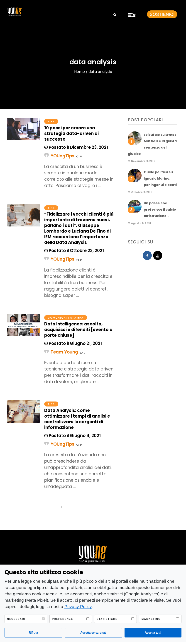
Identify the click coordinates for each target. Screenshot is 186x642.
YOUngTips (62, 156)
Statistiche (107, 619)
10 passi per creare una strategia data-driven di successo (71, 133)
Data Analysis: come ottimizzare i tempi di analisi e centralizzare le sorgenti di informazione (77, 418)
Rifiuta (33, 632)
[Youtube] (157, 255)
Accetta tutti (153, 632)
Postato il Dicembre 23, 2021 (78, 147)
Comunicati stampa (66, 318)
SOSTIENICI (162, 14)
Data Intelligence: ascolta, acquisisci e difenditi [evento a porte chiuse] (78, 329)
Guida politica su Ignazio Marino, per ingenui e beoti (160, 178)
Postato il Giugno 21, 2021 (75, 343)
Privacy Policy (78, 606)
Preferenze (62, 619)
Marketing (151, 619)
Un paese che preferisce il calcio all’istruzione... (160, 209)
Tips (51, 121)
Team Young (64, 352)
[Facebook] (147, 255)
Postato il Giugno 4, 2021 (74, 436)
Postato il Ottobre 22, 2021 (76, 251)
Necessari (16, 619)
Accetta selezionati (93, 632)
